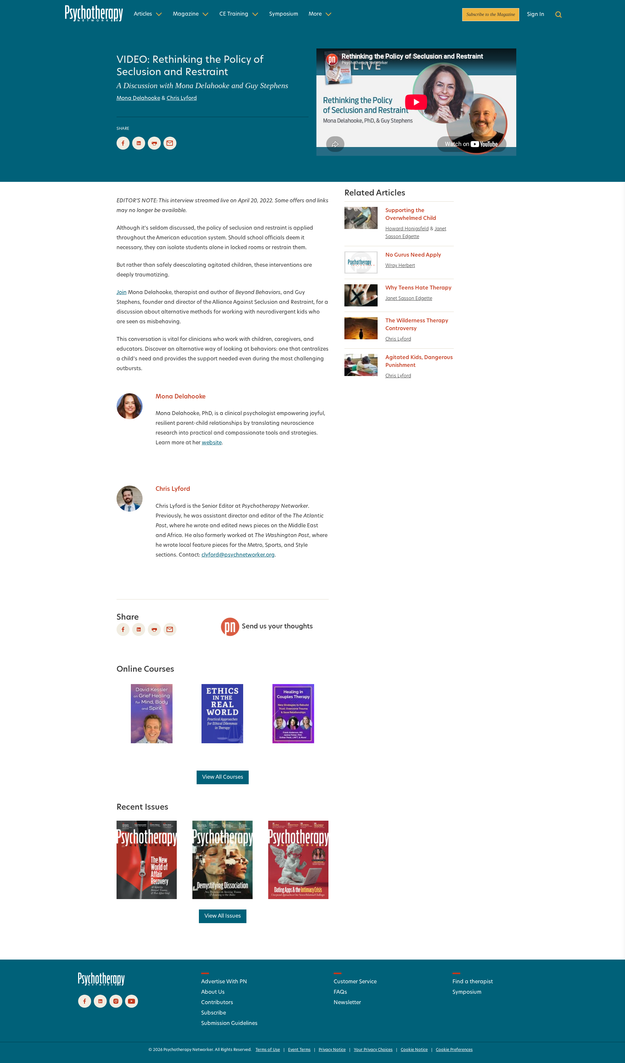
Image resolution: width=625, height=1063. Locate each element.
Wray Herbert (400, 265)
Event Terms (299, 1050)
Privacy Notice (332, 1050)
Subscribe (213, 1013)
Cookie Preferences (454, 1050)
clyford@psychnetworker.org (238, 555)
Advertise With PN (224, 982)
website (212, 443)
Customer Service (355, 982)
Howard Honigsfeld (407, 229)
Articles (143, 14)
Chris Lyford (182, 98)
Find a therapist (472, 982)
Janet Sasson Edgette (408, 298)
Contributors (217, 1002)
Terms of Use (268, 1050)
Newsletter (347, 1002)
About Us (213, 992)
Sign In (535, 14)
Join (122, 292)
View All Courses (222, 777)
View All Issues (222, 916)
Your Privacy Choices (373, 1050)
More (315, 14)
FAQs (340, 992)
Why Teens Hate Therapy (418, 288)
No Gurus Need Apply (413, 255)
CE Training (233, 14)
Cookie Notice (414, 1050)
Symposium (283, 14)
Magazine (186, 14)
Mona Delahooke (138, 98)
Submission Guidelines (229, 1023)
